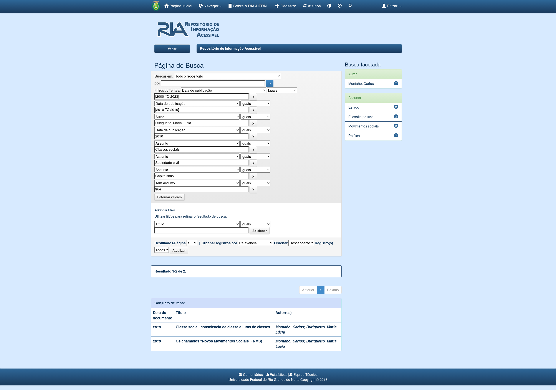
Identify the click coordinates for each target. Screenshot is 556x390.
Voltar (172, 48)
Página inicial (180, 5)
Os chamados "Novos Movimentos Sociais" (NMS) (219, 341)
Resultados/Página (170, 243)
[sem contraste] (339, 6)
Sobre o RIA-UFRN (249, 5)
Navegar (211, 5)
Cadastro (287, 5)
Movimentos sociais (363, 126)
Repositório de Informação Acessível (230, 48)
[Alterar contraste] (329, 6)
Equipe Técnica (305, 374)
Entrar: (393, 5)
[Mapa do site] (350, 6)
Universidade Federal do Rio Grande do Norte (264, 379)
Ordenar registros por (219, 243)
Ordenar (281, 243)
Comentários (253, 374)
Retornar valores (169, 197)
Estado (353, 107)
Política (354, 135)
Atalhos (314, 5)
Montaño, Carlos (289, 326)
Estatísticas (278, 374)
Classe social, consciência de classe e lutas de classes (223, 326)
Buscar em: (163, 76)
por (157, 83)
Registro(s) (324, 243)
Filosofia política (361, 116)
